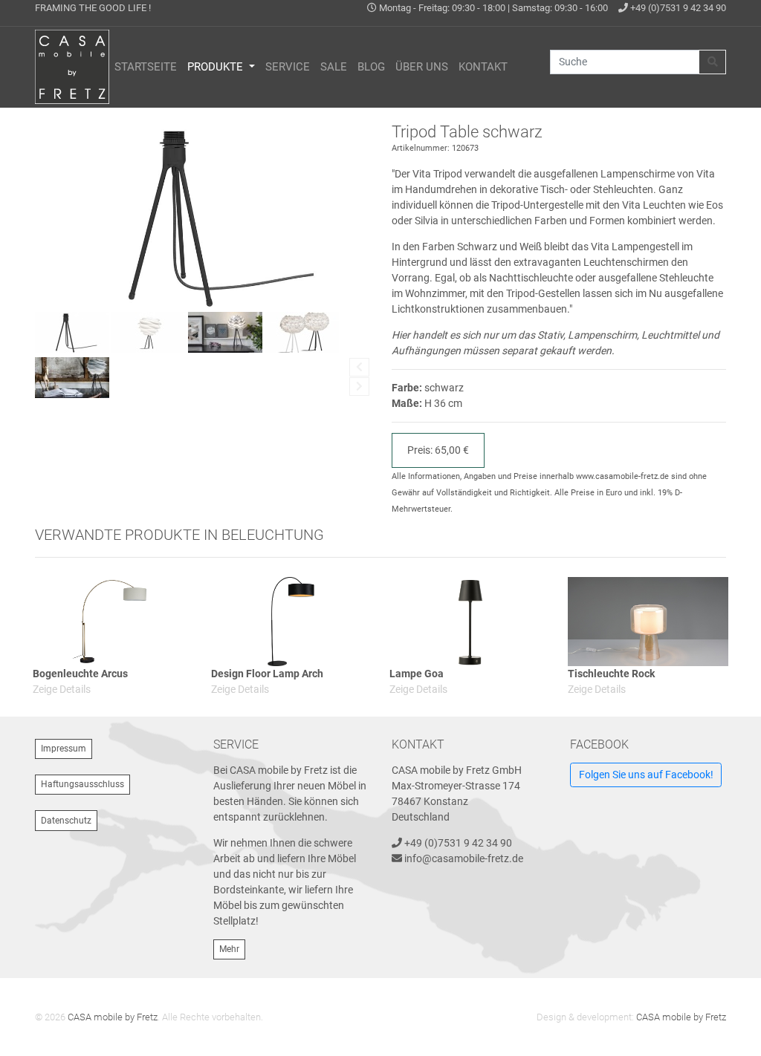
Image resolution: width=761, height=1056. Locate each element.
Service (287, 67)
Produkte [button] (216, 67)
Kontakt (483, 67)
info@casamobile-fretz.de (463, 858)
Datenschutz (66, 820)
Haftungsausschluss (82, 784)
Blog (371, 67)
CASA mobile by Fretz (113, 1017)
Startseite (145, 67)
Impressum (63, 748)
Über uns (421, 67)
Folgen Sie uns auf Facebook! (646, 774)
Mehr (229, 949)
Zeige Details (62, 689)
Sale (333, 67)
